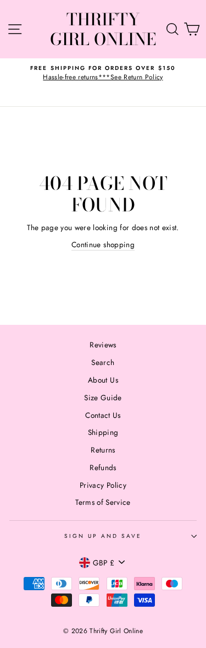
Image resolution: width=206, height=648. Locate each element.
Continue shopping (103, 244)
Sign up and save (103, 536)
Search (102, 362)
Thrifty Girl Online (103, 29)
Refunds (103, 467)
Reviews (103, 344)
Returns (103, 449)
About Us (103, 379)
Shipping (103, 432)
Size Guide (102, 397)
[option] (103, 73)
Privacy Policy (103, 485)
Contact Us (102, 415)
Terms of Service (102, 502)
